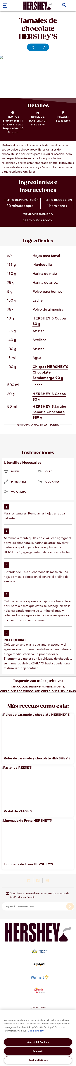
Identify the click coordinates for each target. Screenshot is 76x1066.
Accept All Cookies (38, 1042)
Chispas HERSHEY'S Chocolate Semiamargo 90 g (50, 372)
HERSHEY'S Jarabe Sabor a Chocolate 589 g (49, 412)
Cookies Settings (38, 1060)
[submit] (70, 906)
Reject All (37, 1051)
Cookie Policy (36, 1030)
